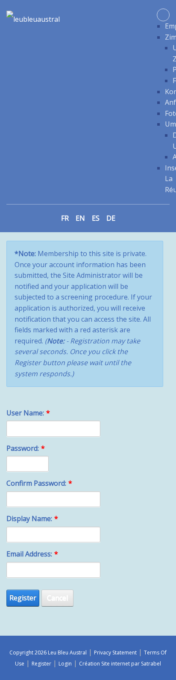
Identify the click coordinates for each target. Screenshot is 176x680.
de (110, 218)
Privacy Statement (115, 652)
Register (22, 597)
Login (65, 663)
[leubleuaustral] (33, 18)
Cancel (57, 597)
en (80, 218)
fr (65, 218)
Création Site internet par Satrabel (120, 663)
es (96, 218)
